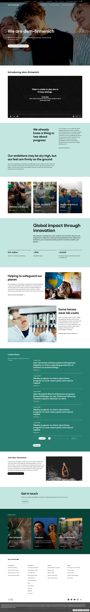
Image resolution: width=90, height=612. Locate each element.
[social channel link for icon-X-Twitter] (80, 599)
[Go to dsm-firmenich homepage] (13, 5)
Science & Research (32, 580)
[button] (76, 5)
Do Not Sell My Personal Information (75, 606)
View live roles (70, 570)
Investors (49, 565)
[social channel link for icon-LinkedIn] (68, 599)
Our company (30, 565)
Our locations (31, 585)
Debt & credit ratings (52, 578)
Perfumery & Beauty (12, 567)
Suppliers (30, 590)
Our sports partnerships (33, 567)
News (29, 583)
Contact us (30, 593)
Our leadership (31, 572)
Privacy (65, 606)
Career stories (70, 572)
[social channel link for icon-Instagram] (77, 599)
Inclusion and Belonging (72, 575)
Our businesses (11, 565)
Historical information (52, 575)
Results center (51, 570)
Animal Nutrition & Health (13, 575)
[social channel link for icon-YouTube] (74, 599)
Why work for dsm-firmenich (73, 567)
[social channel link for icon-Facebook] (71, 599)
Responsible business (32, 575)
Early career (70, 578)
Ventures (30, 588)
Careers (69, 565)
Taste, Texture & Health (13, 570)
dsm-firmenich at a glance (54, 567)
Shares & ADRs (51, 572)
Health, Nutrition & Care (13, 572)
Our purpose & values (33, 570)
